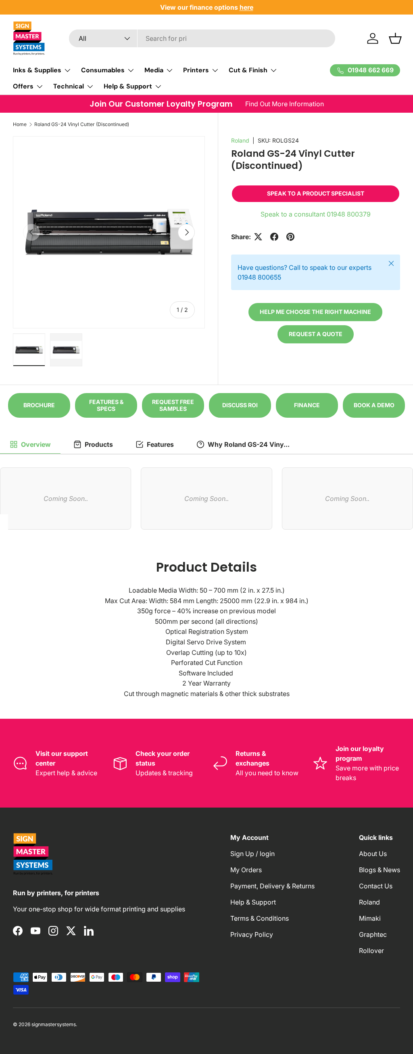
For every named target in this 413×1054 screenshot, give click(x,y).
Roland (240, 140)
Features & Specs (106, 405)
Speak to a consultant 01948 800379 (316, 214)
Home (20, 124)
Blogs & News (379, 870)
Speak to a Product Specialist (315, 193)
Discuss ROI (240, 405)
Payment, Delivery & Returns (272, 886)
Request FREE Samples (173, 405)
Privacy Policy (251, 934)
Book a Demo (374, 405)
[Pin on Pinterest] (290, 237)
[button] (395, 38)
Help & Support (253, 902)
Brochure (39, 405)
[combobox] (202, 38)
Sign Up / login (252, 854)
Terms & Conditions (259, 918)
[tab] (30, 444)
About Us (373, 854)
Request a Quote (315, 333)
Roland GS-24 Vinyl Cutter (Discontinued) (81, 124)
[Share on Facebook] (274, 237)
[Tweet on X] (258, 237)
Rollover (371, 951)
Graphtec (373, 934)
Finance (307, 405)
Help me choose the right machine (315, 311)
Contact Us (375, 886)
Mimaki (370, 918)
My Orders (246, 870)
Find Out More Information (284, 104)
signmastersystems (53, 1024)
